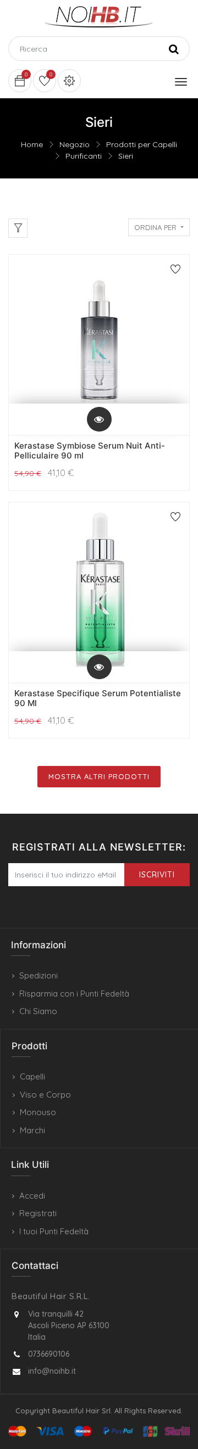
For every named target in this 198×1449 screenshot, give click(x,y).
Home (32, 144)
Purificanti (83, 156)
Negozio (74, 144)
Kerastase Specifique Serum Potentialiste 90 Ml (97, 698)
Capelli (32, 1076)
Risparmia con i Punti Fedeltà (74, 993)
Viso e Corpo (45, 1094)
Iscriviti (157, 875)
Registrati (38, 1213)
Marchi (32, 1130)
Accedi (32, 1195)
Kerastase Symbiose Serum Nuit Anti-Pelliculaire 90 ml (89, 450)
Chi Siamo (38, 1011)
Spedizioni (38, 975)
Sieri (125, 156)
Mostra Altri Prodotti (99, 776)
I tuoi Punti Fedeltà (54, 1231)
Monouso (38, 1112)
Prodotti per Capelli (141, 144)
